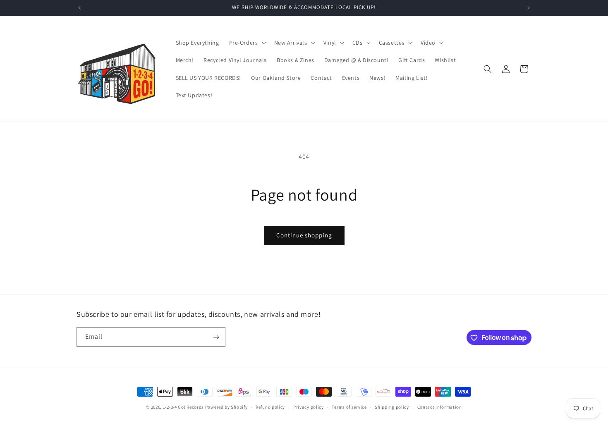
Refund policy (270, 406)
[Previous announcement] (79, 8)
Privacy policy (308, 406)
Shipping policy (392, 406)
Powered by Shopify (226, 407)
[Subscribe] (216, 337)
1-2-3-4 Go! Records (183, 407)
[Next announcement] (528, 8)
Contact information (439, 406)
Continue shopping (304, 235)
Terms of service (349, 406)
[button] (246, 42)
